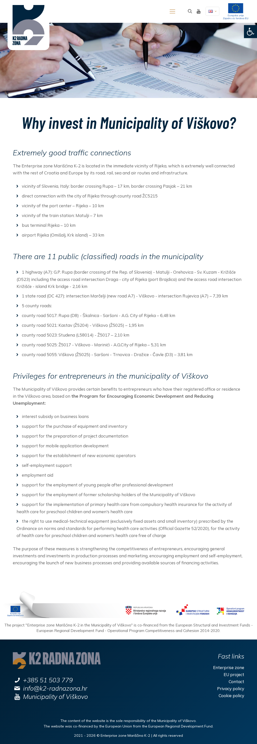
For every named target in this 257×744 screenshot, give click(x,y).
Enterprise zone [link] (228, 667)
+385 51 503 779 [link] (48, 680)
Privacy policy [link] (230, 688)
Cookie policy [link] (231, 695)
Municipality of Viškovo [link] (55, 696)
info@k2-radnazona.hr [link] (55, 688)
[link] (250, 31)
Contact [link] (236, 681)
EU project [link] (234, 674)
